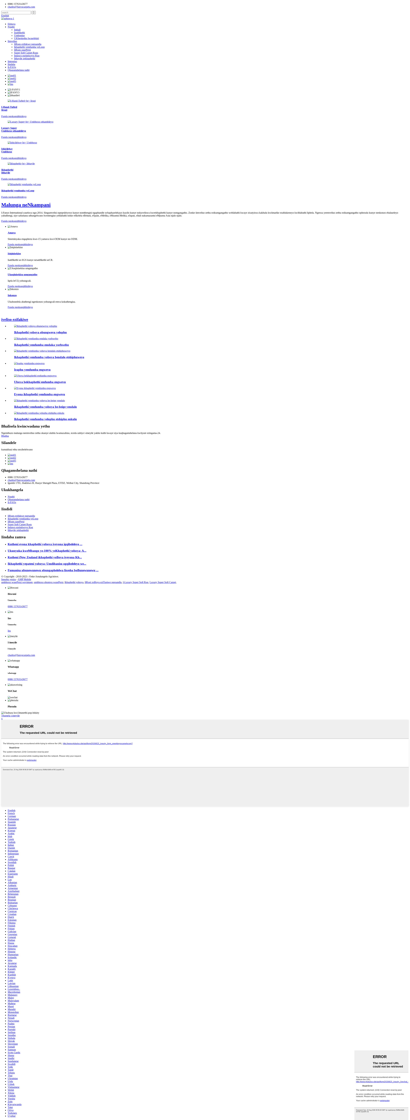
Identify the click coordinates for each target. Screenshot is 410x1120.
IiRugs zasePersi (22, 50)
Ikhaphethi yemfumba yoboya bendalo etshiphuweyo (49, 357)
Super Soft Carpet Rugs (26, 52)
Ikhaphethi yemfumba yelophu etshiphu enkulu (45, 419)
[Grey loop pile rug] (29, 363)
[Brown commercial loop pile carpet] (36, 338)
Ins (9, 630)
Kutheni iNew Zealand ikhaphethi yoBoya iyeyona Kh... (45, 557)
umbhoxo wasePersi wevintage (17, 582)
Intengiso (12, 61)
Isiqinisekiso (14, 253)
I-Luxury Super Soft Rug (135, 582)
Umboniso (19, 35)
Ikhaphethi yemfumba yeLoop (29, 47)
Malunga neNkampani (26, 205)
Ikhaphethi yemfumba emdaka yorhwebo (41, 344)
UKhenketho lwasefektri (26, 38)
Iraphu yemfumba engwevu (32, 369)
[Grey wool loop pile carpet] (35, 326)
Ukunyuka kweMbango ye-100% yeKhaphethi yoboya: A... (47, 550)
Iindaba (11, 64)
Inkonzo (12, 295)
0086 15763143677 (18, 606)
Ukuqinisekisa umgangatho (22, 274)
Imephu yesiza (8, 579)
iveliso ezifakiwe (14, 319)
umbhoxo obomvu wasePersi (48, 582)
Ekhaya (11, 24)
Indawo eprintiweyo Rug (26, 55)
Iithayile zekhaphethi (24, 58)
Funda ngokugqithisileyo (13, 221)
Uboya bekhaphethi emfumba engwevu (40, 382)
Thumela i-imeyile (10, 715)
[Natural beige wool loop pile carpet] (39, 400)
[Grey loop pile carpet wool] (35, 375)
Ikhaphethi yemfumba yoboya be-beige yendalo (45, 406)
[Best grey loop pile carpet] (35, 388)
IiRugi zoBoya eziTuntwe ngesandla (103, 582)
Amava (12, 232)
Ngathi (11, 26)
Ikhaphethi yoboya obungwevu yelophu (40, 332)
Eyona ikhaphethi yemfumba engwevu (39, 394)
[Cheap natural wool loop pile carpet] (42, 351)
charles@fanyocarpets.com (21, 6)
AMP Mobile (24, 579)
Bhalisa (5, 436)
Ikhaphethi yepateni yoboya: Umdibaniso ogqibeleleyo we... (47, 563)
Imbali (17, 29)
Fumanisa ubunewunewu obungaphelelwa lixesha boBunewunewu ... (53, 570)
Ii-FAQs (12, 67)
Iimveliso (12, 41)
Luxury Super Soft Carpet (163, 582)
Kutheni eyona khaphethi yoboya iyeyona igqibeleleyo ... (45, 544)
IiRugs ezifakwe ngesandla (27, 44)
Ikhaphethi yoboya (74, 582)
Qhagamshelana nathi (18, 70)
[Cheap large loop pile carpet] (39, 413)
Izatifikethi (19, 32)
